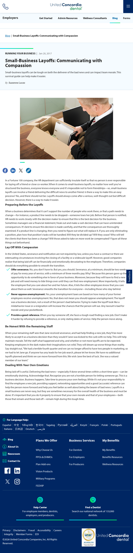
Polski (105, 425)
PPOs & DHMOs (44, 457)
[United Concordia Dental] (66, 6)
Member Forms (24, 534)
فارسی (41, 428)
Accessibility (44, 530)
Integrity (8, 534)
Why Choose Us (44, 449)
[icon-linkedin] (17, 472)
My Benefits (108, 449)
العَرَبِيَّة (73, 425)
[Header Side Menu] (128, 6)
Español (7, 425)
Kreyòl (83, 425)
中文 (16, 425)
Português (116, 425)
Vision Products (44, 471)
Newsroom (14, 453)
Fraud (31, 530)
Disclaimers (19, 530)
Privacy (7, 530)
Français (94, 425)
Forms (126, 18)
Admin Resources (68, 18)
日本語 (19, 428)
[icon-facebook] (7, 472)
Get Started (45, 18)
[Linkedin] (13, 170)
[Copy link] (28, 170)
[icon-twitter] (7, 483)
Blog (115, 18)
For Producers (76, 464)
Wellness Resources (112, 464)
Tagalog (50, 425)
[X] (20, 170)
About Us (13, 446)
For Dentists (75, 449)
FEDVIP (40, 485)
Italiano (8, 428)
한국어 (39, 425)
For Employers (77, 457)
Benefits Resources (112, 457)
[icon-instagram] (17, 483)
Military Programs (45, 478)
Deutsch (30, 428)
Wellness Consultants (95, 18)
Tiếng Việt (27, 425)
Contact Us (14, 461)
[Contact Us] (5, 6)
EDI (37, 534)
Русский (62, 425)
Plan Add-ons (43, 464)
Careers (57, 530)
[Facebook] (5, 170)
